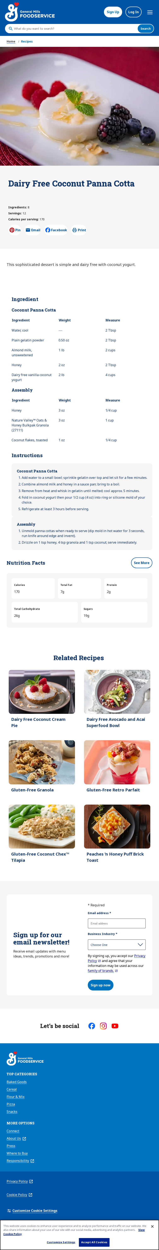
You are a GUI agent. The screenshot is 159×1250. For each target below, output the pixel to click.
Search (146, 29)
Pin (17, 230)
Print (82, 230)
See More (141, 563)
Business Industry (102, 934)
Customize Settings (61, 1242)
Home (11, 41)
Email (35, 231)
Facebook (59, 230)
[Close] (152, 1226)
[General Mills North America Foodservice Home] (30, 11)
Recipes (27, 41)
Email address (99, 913)
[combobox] (74, 28)
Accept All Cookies (94, 1242)
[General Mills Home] (25, 1059)
